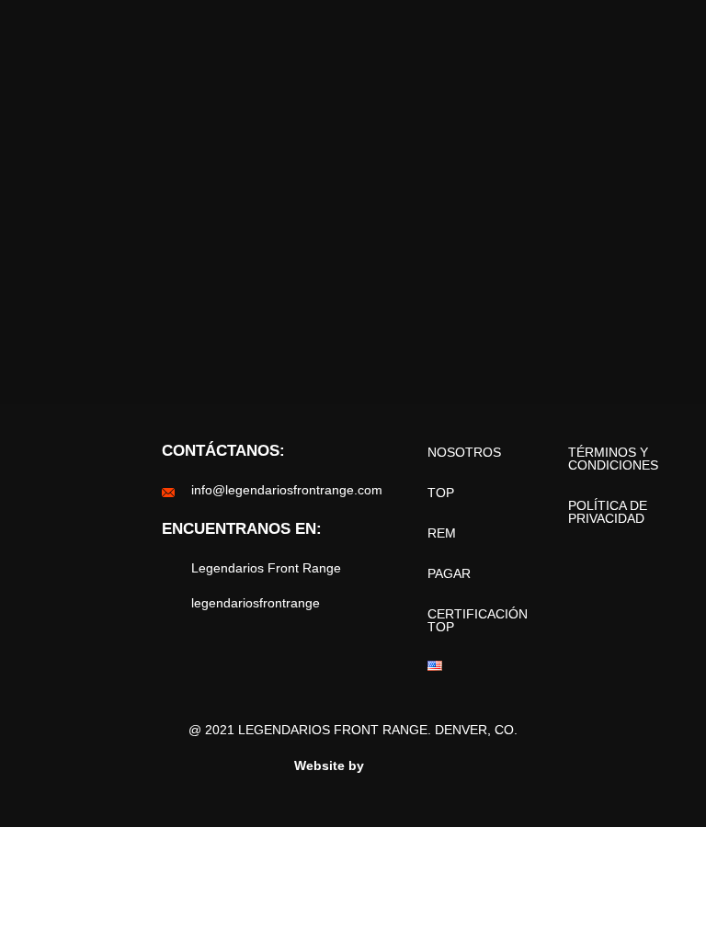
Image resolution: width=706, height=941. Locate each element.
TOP (440, 492)
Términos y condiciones (613, 458)
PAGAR (449, 573)
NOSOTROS (464, 452)
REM (441, 533)
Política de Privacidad (607, 512)
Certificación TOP (477, 620)
